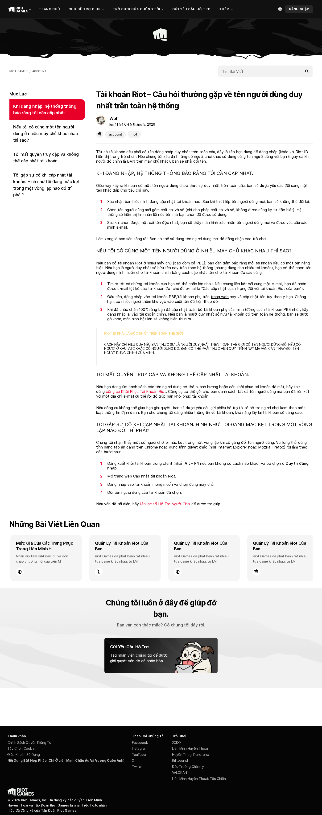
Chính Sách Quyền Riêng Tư (29, 743)
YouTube (139, 755)
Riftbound (180, 760)
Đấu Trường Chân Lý (188, 767)
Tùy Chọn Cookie (21, 748)
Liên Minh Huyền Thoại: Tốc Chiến (199, 779)
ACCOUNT (39, 71)
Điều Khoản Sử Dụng (24, 755)
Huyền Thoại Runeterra (190, 755)
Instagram (139, 748)
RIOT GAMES (18, 71)
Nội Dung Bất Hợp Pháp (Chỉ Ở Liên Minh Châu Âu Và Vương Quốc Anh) (66, 760)
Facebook (140, 743)
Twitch (137, 767)
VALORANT (180, 772)
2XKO (176, 743)
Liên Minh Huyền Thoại (190, 748)
